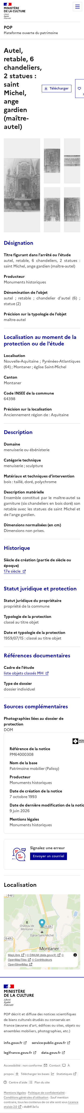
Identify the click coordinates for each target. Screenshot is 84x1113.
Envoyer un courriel (48, 856)
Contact (54, 1065)
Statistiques (64, 1074)
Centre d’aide (18, 1082)
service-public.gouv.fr (49, 1042)
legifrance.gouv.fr (18, 1052)
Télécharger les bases (35, 1074)
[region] (42, 932)
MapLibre (14, 955)
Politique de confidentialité (46, 1093)
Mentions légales (15, 1093)
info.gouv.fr (13, 1042)
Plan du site (42, 1082)
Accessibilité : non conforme (23, 1065)
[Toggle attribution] (75, 955)
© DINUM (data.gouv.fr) (41, 955)
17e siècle (12, 571)
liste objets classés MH (23, 673)
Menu (77, 6)
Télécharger (59, 88)
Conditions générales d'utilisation (26, 1097)
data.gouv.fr (51, 1052)
